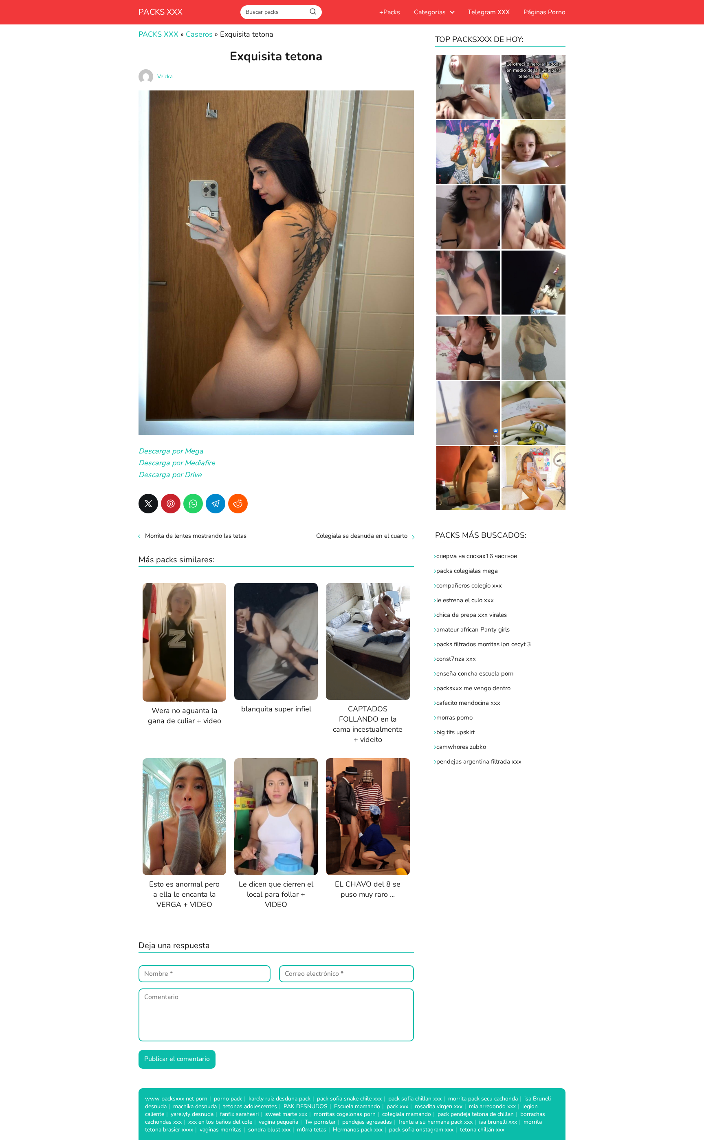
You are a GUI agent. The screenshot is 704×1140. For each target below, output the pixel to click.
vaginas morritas (221, 1129)
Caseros (199, 34)
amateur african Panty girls (473, 629)
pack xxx (397, 1106)
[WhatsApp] (193, 503)
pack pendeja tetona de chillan (476, 1114)
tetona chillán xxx (482, 1129)
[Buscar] (312, 11)
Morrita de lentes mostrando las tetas (195, 536)
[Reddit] (238, 503)
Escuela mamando (357, 1106)
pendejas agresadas (367, 1122)
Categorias (430, 12)
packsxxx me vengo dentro (473, 688)
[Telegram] (215, 503)
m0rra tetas (311, 1129)
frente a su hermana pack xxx (435, 1122)
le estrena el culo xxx (465, 600)
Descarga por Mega (171, 451)
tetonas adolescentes (250, 1106)
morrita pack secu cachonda (483, 1099)
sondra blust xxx (269, 1129)
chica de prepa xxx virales (471, 615)
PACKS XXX (161, 12)
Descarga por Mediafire (177, 463)
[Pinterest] (170, 503)
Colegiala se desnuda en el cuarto (361, 536)
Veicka (165, 76)
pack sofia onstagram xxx (421, 1129)
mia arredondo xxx (492, 1106)
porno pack (228, 1099)
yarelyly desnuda (192, 1114)
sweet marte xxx (286, 1114)
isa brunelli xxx (498, 1122)
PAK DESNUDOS (306, 1106)
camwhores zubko (461, 747)
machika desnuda (195, 1106)
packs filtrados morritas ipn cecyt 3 (483, 644)
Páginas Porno (544, 12)
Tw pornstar (320, 1122)
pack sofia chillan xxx (415, 1099)
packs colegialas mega (467, 571)
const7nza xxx (456, 659)
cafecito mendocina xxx (468, 703)
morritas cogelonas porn (345, 1114)
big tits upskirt (455, 732)
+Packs (389, 12)
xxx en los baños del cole (220, 1122)
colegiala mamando (406, 1114)
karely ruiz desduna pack (279, 1099)
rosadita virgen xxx (438, 1106)
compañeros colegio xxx (469, 585)
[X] (148, 503)
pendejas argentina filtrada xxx (478, 761)
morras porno (454, 717)
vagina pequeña (278, 1122)
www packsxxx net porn (176, 1099)
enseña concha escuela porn (475, 673)
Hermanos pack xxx (358, 1129)
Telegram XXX (489, 12)
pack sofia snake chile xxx (349, 1099)
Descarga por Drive (170, 475)
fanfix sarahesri (239, 1114)
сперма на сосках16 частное (476, 556)
